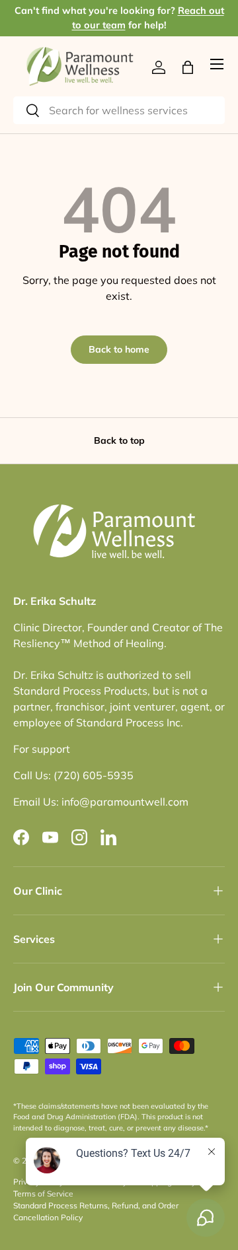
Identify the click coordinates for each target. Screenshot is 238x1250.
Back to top (119, 440)
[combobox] (119, 110)
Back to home (119, 349)
